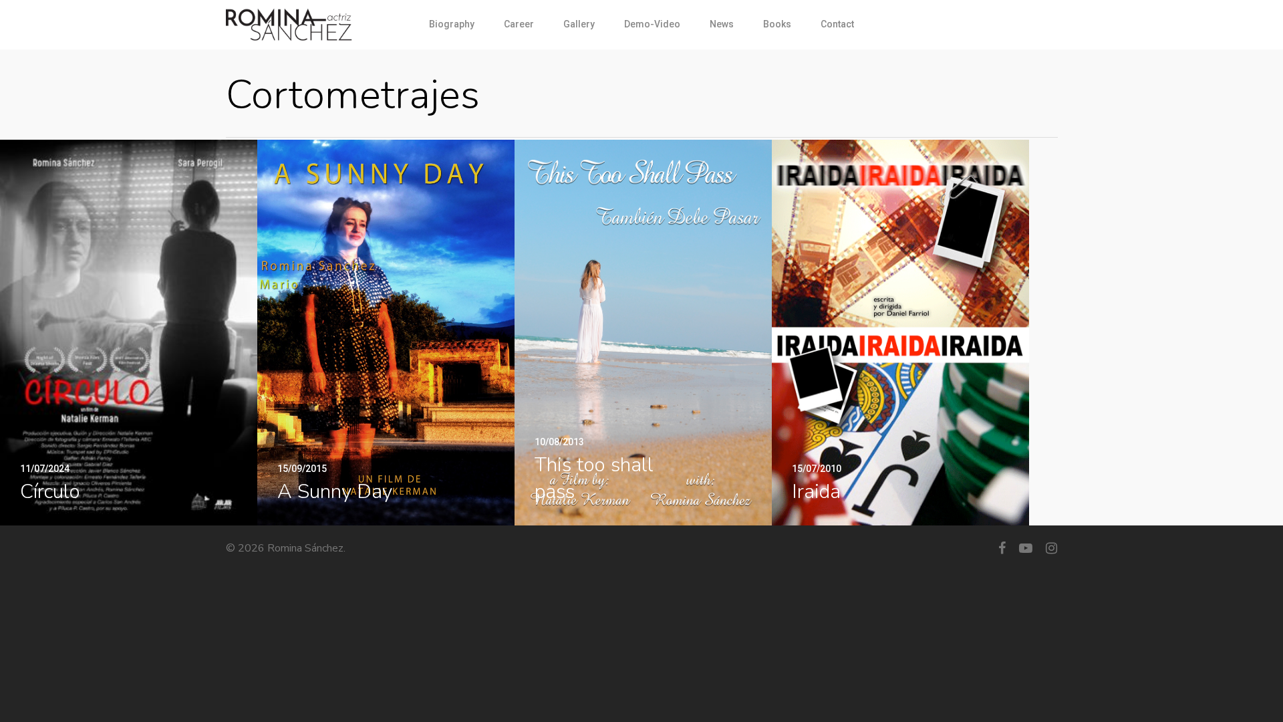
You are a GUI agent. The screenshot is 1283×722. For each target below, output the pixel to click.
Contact (837, 24)
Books (777, 24)
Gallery (579, 24)
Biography (451, 24)
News (722, 24)
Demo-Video (652, 24)
